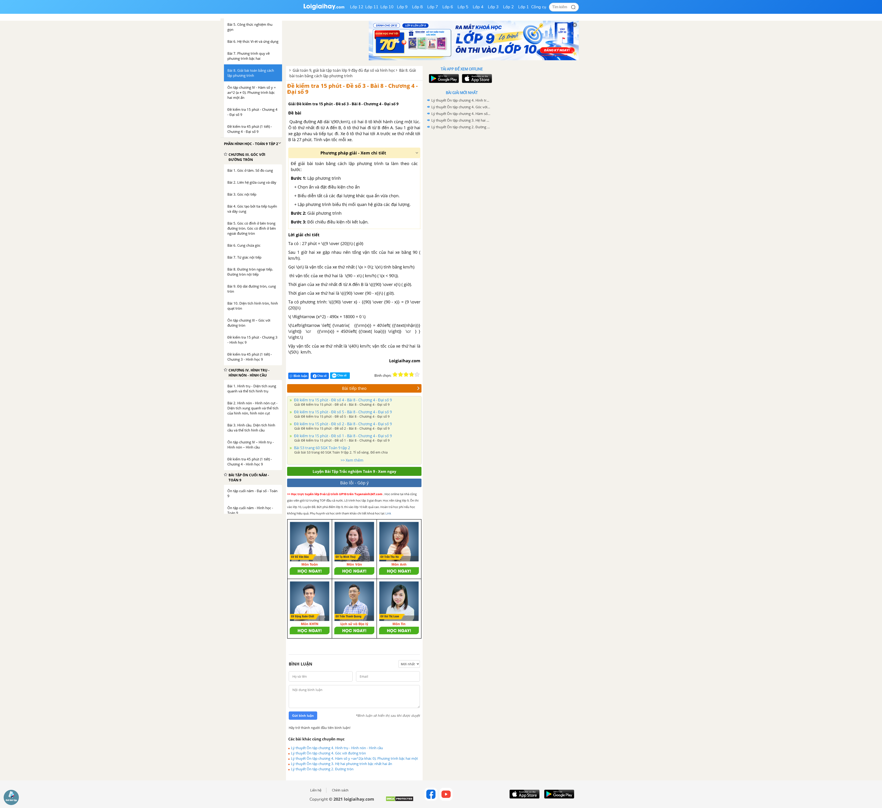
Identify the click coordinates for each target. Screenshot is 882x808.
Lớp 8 (417, 7)
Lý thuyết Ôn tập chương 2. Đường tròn (322, 769)
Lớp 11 (372, 7)
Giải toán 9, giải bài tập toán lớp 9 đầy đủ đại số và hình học (344, 70)
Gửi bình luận (303, 715)
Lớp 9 (402, 7)
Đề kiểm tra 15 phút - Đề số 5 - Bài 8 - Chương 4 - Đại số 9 (342, 411)
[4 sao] (411, 374)
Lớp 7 (432, 7)
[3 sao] (406, 374)
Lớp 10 (387, 7)
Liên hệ (316, 790)
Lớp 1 (523, 7)
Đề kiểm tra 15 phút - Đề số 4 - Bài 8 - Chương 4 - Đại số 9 (342, 400)
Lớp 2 (508, 7)
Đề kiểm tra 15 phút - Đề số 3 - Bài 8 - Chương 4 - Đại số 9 (352, 88)
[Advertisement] (461, 203)
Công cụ (538, 7)
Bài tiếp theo (354, 388)
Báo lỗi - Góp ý (354, 482)
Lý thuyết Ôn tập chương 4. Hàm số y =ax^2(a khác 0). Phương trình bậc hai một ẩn (354, 758)
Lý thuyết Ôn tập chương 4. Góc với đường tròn (328, 753)
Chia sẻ (322, 376)
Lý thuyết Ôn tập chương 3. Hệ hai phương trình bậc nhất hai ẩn (341, 763)
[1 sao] (395, 374)
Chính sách (340, 790)
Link (388, 513)
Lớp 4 (478, 7)
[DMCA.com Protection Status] (399, 800)
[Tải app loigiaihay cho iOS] (476, 78)
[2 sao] (400, 374)
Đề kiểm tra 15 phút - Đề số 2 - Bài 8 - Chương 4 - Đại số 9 (342, 423)
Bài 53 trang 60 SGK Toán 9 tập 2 (321, 447)
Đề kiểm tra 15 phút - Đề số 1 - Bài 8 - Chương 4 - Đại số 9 (342, 435)
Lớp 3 (493, 7)
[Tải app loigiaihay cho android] (443, 78)
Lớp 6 (447, 7)
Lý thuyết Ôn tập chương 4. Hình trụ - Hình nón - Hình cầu (337, 747)
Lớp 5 (463, 7)
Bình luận (300, 376)
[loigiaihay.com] (324, 9)
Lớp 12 (356, 7)
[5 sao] (417, 374)
